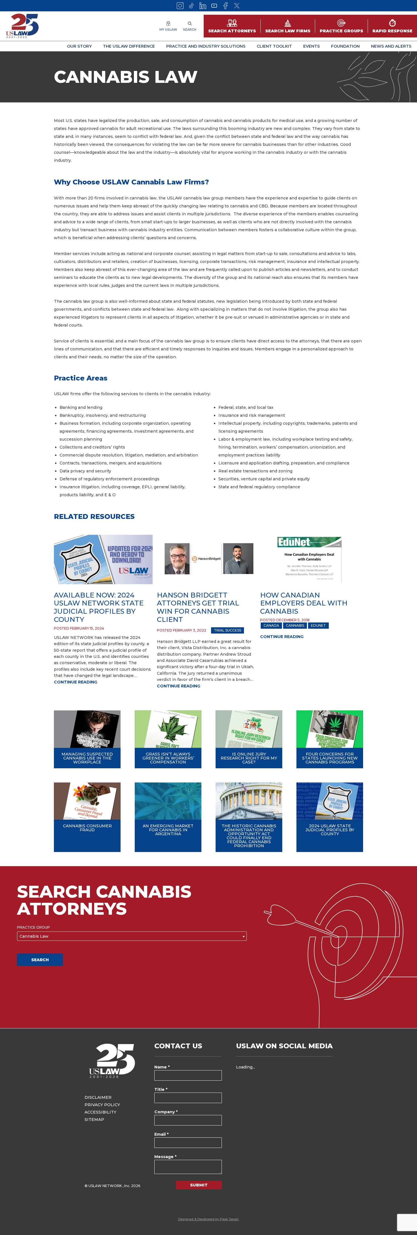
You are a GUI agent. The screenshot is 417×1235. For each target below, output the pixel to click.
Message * (165, 1157)
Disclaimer (98, 1097)
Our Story (79, 46)
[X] (236, 5)
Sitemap (94, 1119)
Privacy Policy (102, 1104)
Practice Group (33, 927)
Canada (271, 625)
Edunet (318, 625)
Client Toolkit (274, 46)
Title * (160, 1089)
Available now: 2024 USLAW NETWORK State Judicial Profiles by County (99, 607)
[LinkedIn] (202, 5)
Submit (199, 1185)
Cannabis (295, 625)
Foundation (345, 46)
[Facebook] (225, 5)
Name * (162, 1067)
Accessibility (100, 1112)
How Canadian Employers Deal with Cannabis (304, 603)
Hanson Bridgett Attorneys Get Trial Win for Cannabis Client (198, 607)
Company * (166, 1112)
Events (311, 46)
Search (40, 959)
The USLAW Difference (129, 46)
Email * (161, 1134)
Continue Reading (75, 682)
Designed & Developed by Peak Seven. (208, 1219)
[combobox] (132, 936)
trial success (227, 630)
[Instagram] (180, 5)
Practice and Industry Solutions (205, 46)
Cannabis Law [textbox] (34, 936)
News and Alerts (391, 46)
